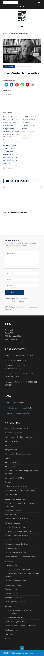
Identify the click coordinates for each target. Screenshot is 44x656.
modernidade (26, 408)
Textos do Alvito (11, 630)
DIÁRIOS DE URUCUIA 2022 (16, 486)
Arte (8, 403)
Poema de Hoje (11, 589)
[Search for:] (10, 2)
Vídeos (7, 638)
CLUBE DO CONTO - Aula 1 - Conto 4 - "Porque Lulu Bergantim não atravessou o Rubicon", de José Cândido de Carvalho (11, 154)
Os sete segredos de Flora (15, 581)
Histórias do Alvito (12, 540)
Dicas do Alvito (11, 495)
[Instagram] (17, 6)
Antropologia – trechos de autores (18, 437)
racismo (10, 413)
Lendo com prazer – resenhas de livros (20, 557)
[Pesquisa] (39, 2)
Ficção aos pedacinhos (13, 510)
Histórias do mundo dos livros (16, 544)
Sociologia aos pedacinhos (15, 617)
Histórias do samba (12, 548)
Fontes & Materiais (12, 523)
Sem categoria (10, 606)
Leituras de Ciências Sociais (15, 552)
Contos (8, 482)
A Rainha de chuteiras (13, 433)
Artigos (8, 445)
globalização (19, 403)
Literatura (9, 561)
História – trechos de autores (16, 536)
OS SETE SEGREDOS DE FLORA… (15, 212)
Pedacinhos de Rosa (13, 585)
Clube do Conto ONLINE (14, 478)
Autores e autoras (12, 462)
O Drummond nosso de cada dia (17, 569)
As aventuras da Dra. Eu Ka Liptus (18, 454)
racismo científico (23, 413)
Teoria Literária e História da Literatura (20, 626)
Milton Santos (12, 408)
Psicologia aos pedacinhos (15, 602)
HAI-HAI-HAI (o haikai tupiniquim (18, 531)
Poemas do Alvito (12, 593)
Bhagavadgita (10, 466)
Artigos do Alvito (12, 450)
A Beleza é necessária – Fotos (17, 429)
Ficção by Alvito (11, 514)
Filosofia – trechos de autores (16, 519)
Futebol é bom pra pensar (15, 527)
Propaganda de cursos (13, 597)
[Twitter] (23, 6)
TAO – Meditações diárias (15, 621)
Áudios (7, 458)
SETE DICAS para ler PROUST (17, 360)
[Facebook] (27, 6)
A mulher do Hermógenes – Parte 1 (19, 355)
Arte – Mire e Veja (12, 441)
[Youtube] (20, 6)
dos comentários (13, 336)
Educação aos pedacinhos (15, 499)
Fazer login (9, 330)
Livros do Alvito (11, 565)
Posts (9, 333)
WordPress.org (11, 339)
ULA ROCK (9, 634)
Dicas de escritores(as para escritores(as (20, 490)
